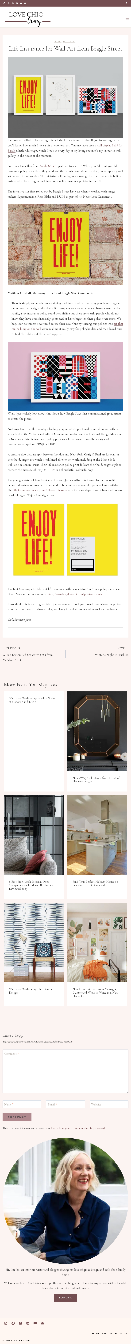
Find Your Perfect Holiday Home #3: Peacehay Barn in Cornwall (95, 883)
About (95, 1333)
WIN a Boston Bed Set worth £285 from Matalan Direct (28, 654)
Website (96, 1104)
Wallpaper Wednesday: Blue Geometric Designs (33, 991)
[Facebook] (4, 3)
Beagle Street (47, 166)
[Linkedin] (13, 3)
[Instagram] (8, 3)
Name (9, 1104)
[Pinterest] (17, 3)
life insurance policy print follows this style (40, 490)
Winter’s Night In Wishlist (111, 652)
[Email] (25, 3)
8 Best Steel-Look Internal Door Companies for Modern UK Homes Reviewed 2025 (31, 885)
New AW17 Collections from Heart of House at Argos (96, 779)
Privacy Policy (118, 1333)
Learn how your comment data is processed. (78, 1128)
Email (52, 1104)
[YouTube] (21, 3)
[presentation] (97, 731)
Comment (11, 1054)
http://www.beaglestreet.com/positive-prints (75, 594)
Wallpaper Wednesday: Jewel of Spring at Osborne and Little (32, 700)
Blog (105, 1333)
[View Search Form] (126, 3)
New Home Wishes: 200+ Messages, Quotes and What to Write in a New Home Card (95, 992)
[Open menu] (127, 20)
